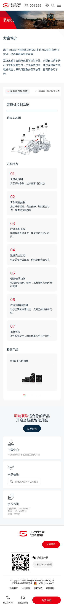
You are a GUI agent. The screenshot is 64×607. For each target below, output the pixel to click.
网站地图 (50, 588)
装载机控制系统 (19, 91)
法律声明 (26, 588)
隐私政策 (38, 588)
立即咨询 (32, 428)
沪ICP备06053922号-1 (22, 583)
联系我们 (14, 588)
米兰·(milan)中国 (46, 583)
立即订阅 (51, 544)
